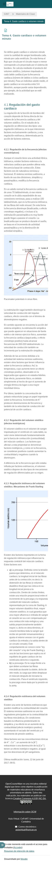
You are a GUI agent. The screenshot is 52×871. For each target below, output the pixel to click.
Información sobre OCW (25, 812)
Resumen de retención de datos (19, 851)
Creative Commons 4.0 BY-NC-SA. (29, 798)
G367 (6, 14)
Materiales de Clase (25, 14)
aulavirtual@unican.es (26, 830)
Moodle (24, 859)
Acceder (18, 847)
